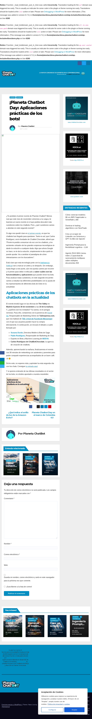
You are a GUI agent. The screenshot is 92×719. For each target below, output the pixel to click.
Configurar (52, 710)
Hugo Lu (10, 472)
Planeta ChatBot (27, 126)
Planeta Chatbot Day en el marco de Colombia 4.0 (43, 415)
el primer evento (34, 233)
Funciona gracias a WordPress (12, 704)
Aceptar (74, 710)
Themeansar (6, 707)
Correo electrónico (12, 554)
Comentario (9, 498)
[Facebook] (2, 352)
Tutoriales (29, 458)
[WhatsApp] (2, 363)
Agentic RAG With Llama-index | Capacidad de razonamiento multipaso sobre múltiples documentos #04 (75, 258)
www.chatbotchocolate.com (76, 122)
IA (14, 460)
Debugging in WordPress (54, 12)
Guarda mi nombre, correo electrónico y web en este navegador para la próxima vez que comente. (29, 579)
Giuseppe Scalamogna (77, 633)
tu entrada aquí (32, 366)
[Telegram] (2, 366)
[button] (83, 83)
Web (6, 565)
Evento (12, 97)
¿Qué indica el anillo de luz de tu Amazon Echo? (17, 415)
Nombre (7, 544)
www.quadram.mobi (76, 196)
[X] (2, 356)
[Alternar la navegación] (88, 83)
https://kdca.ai (21, 661)
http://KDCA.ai (78, 160)
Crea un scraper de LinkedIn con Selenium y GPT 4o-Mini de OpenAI (75, 236)
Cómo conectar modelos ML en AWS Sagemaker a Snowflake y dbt (75, 217)
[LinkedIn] (2, 359)
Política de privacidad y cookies (59, 704)
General (19, 97)
